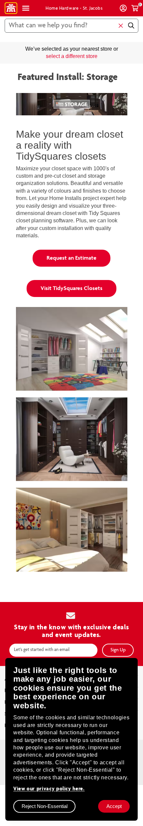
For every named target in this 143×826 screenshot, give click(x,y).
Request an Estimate (71, 236)
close (120, 25)
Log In (123, 8)
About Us (15, 657)
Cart (134, 8)
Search (131, 25)
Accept (114, 806)
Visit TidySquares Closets (71, 266)
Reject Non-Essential (45, 806)
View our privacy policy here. (49, 789)
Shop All (25, 8)
